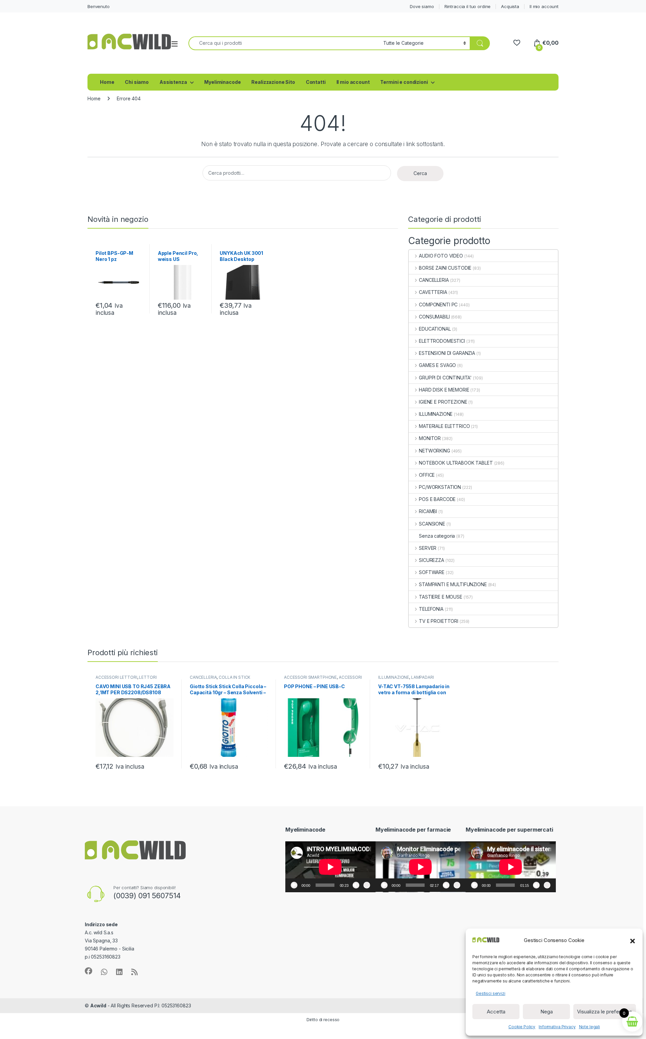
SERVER (427, 548)
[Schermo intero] (366, 885)
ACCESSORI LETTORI (116, 677)
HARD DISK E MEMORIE (444, 390)
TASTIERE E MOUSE (440, 597)
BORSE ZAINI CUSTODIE (445, 268)
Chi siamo (137, 82)
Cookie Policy (521, 1026)
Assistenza (173, 82)
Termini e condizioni (404, 82)
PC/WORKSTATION (440, 487)
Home (107, 82)
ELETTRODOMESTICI (442, 341)
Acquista (510, 6)
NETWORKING (434, 451)
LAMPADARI (422, 677)
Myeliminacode (222, 82)
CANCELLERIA (433, 280)
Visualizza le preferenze (604, 1011)
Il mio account (544, 6)
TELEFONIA (431, 609)
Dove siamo (422, 6)
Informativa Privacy (557, 1026)
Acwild (98, 1005)
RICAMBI (428, 511)
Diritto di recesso (323, 1019)
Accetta (496, 1011)
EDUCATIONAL (435, 329)
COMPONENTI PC (438, 304)
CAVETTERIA (433, 292)
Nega (546, 1011)
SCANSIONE (432, 524)
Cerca (420, 173)
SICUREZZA (431, 560)
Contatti (316, 82)
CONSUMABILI (434, 317)
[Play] (294, 885)
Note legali (589, 1026)
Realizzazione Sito (273, 82)
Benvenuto (98, 6)
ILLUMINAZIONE (436, 414)
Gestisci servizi (490, 993)
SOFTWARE (431, 572)
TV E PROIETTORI (438, 621)
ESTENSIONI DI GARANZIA (447, 353)
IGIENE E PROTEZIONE (443, 402)
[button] (632, 940)
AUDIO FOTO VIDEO (441, 256)
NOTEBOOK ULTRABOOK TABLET (456, 463)
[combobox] (284, 43)
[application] (330, 866)
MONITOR (430, 438)
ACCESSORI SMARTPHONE (310, 677)
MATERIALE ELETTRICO (444, 426)
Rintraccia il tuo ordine (467, 6)
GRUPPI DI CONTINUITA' (445, 377)
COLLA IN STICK (234, 677)
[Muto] (356, 885)
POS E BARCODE (437, 499)
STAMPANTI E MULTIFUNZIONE (453, 584)
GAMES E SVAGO (437, 365)
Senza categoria (437, 536)
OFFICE (427, 475)
